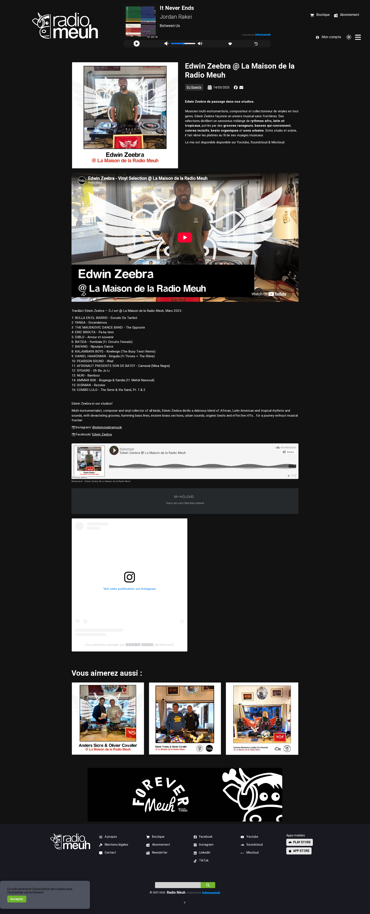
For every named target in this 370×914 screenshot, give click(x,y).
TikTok (204, 860)
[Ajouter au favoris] (230, 43)
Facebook (205, 836)
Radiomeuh (77, 481)
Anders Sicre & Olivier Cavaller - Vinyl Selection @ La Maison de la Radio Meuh (108, 718)
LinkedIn (204, 852)
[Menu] (358, 37)
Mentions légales (116, 844)
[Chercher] (208, 885)
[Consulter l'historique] (256, 43)
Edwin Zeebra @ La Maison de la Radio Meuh (107, 481)
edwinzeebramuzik (108, 427)
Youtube (252, 836)
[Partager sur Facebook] (236, 87)
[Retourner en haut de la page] (185, 902)
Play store (302, 842)
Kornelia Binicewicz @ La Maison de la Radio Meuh (262, 718)
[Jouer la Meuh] (137, 44)
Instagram (206, 844)
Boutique (158, 836)
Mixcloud (252, 852)
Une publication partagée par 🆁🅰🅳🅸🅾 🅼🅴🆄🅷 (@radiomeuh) (129, 644)
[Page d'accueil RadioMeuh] (65, 25)
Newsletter (159, 852)
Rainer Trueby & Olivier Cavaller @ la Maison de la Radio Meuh (185, 718)
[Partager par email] (241, 87)
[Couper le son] (166, 43)
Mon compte (331, 37)
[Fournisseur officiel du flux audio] (263, 35)
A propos (111, 836)
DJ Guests (194, 87)
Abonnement (161, 844)
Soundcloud (254, 844)
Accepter (16, 899)
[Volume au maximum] (200, 43)
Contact (110, 852)
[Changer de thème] (349, 37)
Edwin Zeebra (102, 434)
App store (301, 850)
